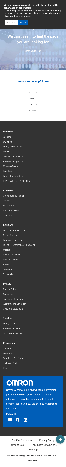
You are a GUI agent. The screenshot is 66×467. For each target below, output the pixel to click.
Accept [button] (23, 22)
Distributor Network (12, 210)
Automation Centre (12, 328)
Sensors (7, 137)
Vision (6, 264)
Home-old (33, 92)
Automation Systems (13, 161)
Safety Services (10, 323)
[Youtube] (10, 420)
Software (7, 269)
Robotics (7, 171)
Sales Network (10, 205)
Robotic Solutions (11, 254)
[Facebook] (17, 420)
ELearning (8, 353)
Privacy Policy (9, 289)
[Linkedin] (25, 420)
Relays (6, 151)
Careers (6, 200)
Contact (33, 104)
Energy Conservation (13, 176)
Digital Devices (10, 235)
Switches (7, 142)
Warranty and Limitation (14, 304)
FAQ (5, 368)
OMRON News (9, 215)
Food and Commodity (13, 240)
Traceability (8, 274)
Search (33, 98)
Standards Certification (14, 358)
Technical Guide (10, 363)
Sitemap (33, 110)
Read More (11, 22)
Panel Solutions (10, 259)
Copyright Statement (13, 309)
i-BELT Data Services (12, 333)
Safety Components (12, 146)
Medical (6, 250)
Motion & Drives (10, 166)
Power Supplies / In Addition (16, 181)
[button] (60, 439)
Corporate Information (14, 196)
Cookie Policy (9, 294)
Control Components (13, 156)
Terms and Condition (13, 299)
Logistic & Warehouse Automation (19, 245)
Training (7, 348)
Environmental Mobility (14, 230)
